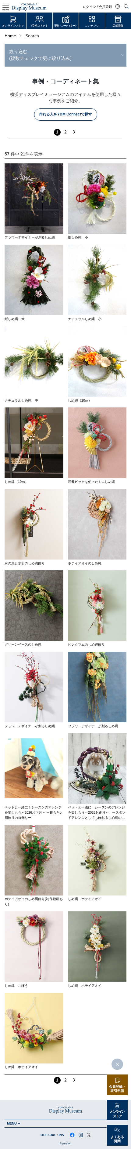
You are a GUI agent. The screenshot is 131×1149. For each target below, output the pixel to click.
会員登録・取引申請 (117, 1089)
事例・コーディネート (65, 25)
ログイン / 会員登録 (97, 7)
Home (10, 36)
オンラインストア (13, 25)
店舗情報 (117, 25)
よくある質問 (117, 1139)
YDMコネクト (39, 25)
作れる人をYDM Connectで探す (65, 114)
